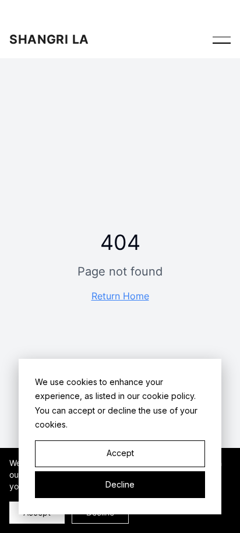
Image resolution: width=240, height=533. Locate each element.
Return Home (120, 296)
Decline (120, 484)
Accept (120, 453)
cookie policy (168, 396)
